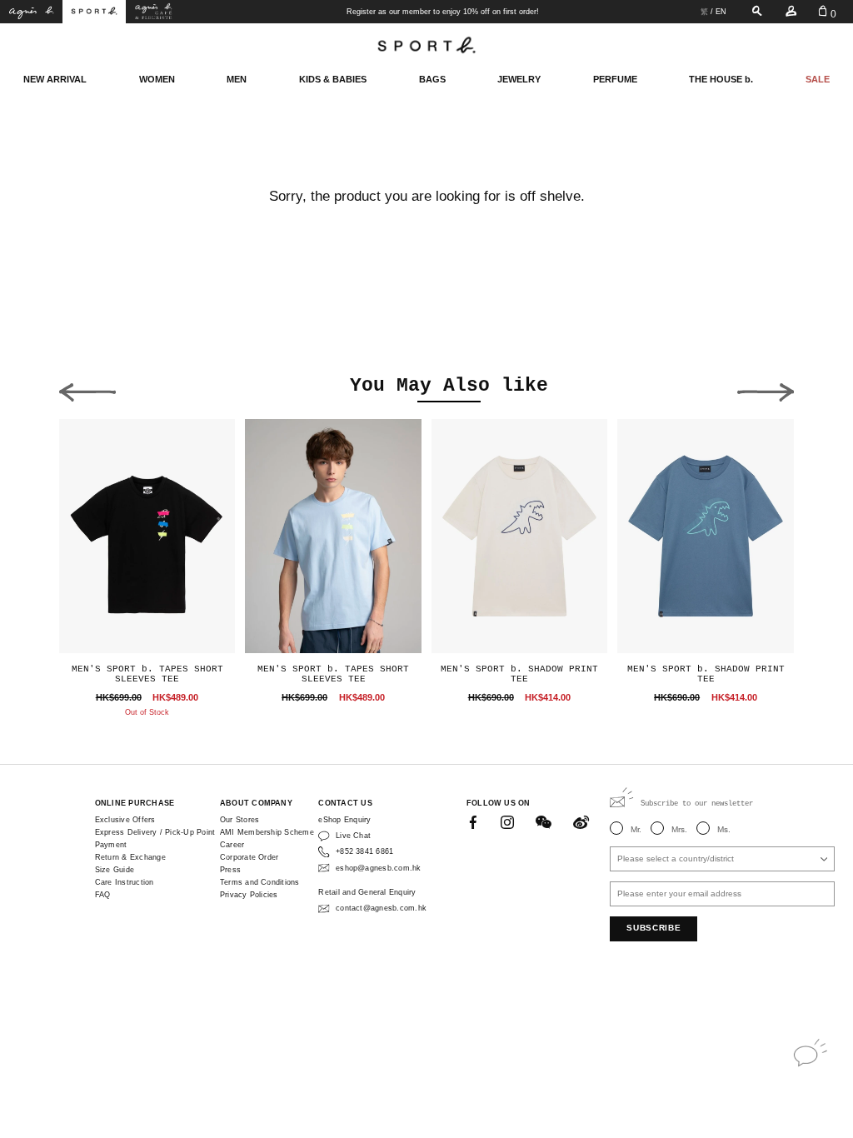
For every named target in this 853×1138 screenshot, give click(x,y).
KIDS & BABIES (333, 79)
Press (230, 870)
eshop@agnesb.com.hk (378, 868)
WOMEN (157, 79)
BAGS (432, 79)
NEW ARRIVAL (55, 79)
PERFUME (615, 79)
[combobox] (722, 858)
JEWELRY (519, 79)
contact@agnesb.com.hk (381, 908)
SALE (818, 79)
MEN (237, 79)
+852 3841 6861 (364, 851)
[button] (87, 388)
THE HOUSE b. (721, 79)
